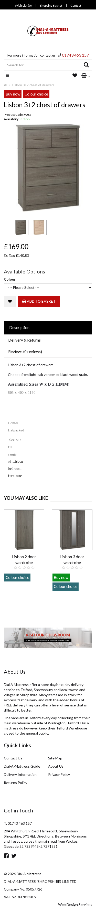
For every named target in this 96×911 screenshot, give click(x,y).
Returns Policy (15, 782)
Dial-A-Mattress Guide (22, 766)
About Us (55, 766)
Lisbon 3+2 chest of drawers (33, 85)
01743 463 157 (75, 54)
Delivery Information (20, 774)
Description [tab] (19, 327)
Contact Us (13, 758)
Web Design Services (75, 904)
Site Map (55, 758)
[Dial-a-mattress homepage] (48, 31)
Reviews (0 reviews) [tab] (25, 351)
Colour (10, 279)
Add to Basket (41, 301)
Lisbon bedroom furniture (15, 469)
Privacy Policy (59, 774)
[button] (85, 76)
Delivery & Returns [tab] (24, 340)
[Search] (86, 65)
